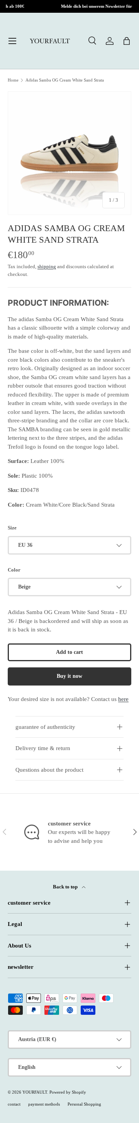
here (123, 699)
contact (14, 1104)
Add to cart (69, 652)
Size (12, 528)
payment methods (44, 1104)
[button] (126, 40)
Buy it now (69, 676)
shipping (46, 266)
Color (14, 570)
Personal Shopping (84, 1104)
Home (13, 80)
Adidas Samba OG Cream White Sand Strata (64, 80)
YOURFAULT (34, 1092)
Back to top (66, 887)
